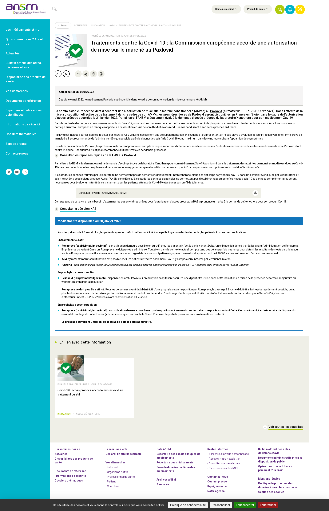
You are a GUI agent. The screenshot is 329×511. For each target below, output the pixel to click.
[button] (280, 9)
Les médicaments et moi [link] (23, 29)
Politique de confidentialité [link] (188, 505)
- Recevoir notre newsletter (223, 458)
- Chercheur (112, 486)
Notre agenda (216, 491)
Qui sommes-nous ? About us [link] (24, 41)
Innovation (98, 25)
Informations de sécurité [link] (23, 124)
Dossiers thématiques (69, 480)
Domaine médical (225, 9)
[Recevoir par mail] (78, 73)
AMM (112, 25)
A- (66, 73)
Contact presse (217, 481)
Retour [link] (64, 25)
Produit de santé (256, 9)
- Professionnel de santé (120, 476)
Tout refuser (268, 505)
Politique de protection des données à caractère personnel (278, 485)
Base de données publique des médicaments (176, 469)
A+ (58, 73)
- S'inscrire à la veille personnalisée (228, 453)
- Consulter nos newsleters (223, 463)
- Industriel (111, 467)
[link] (25, 9)
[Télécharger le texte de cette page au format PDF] (101, 73)
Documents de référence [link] (23, 101)
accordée (85, 118)
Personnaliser (221, 505)
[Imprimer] (93, 73)
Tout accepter (245, 505)
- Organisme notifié (117, 472)
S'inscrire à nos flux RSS (223, 468)
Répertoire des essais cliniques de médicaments (178, 455)
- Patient (110, 481)
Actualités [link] (13, 53)
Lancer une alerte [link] (116, 449)
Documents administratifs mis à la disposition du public (280, 459)
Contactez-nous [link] (17, 153)
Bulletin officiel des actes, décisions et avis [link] (24, 65)
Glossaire (163, 484)
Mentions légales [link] (269, 478)
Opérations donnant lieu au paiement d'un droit (275, 468)
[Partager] (85, 73)
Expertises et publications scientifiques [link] (24, 112)
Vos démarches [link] (17, 91)
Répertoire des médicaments (175, 462)
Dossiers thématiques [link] (21, 134)
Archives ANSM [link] (166, 479)
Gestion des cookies (271, 491)
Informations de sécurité (70, 475)
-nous (217, 486)
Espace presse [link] (16, 144)
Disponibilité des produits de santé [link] (26, 79)
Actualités (80, 25)
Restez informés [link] (217, 449)
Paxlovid (216, 111)
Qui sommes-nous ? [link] (67, 449)
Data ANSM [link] (164, 449)
